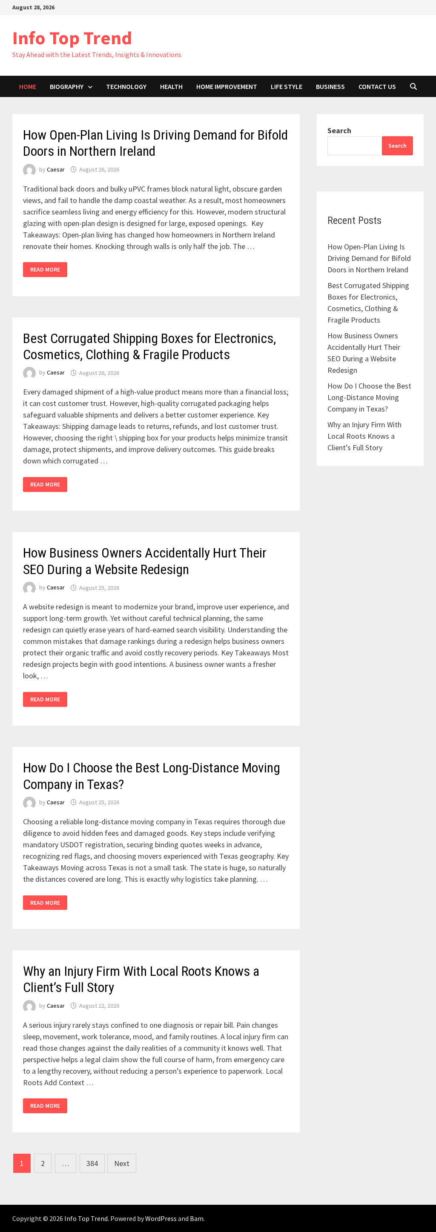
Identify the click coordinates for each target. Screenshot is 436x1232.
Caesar (56, 169)
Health (171, 86)
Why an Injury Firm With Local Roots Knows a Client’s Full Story (364, 436)
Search (339, 130)
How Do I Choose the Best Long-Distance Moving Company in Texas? (369, 397)
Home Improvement (226, 86)
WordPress (161, 1218)
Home (27, 86)
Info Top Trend (72, 37)
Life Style (286, 86)
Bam (197, 1218)
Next (121, 1163)
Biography (66, 86)
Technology (126, 86)
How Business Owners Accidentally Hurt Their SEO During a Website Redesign (145, 561)
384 (92, 1163)
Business (330, 86)
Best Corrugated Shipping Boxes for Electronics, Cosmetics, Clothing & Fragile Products (149, 346)
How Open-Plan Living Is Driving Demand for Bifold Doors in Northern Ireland (369, 258)
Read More (45, 269)
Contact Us (377, 86)
